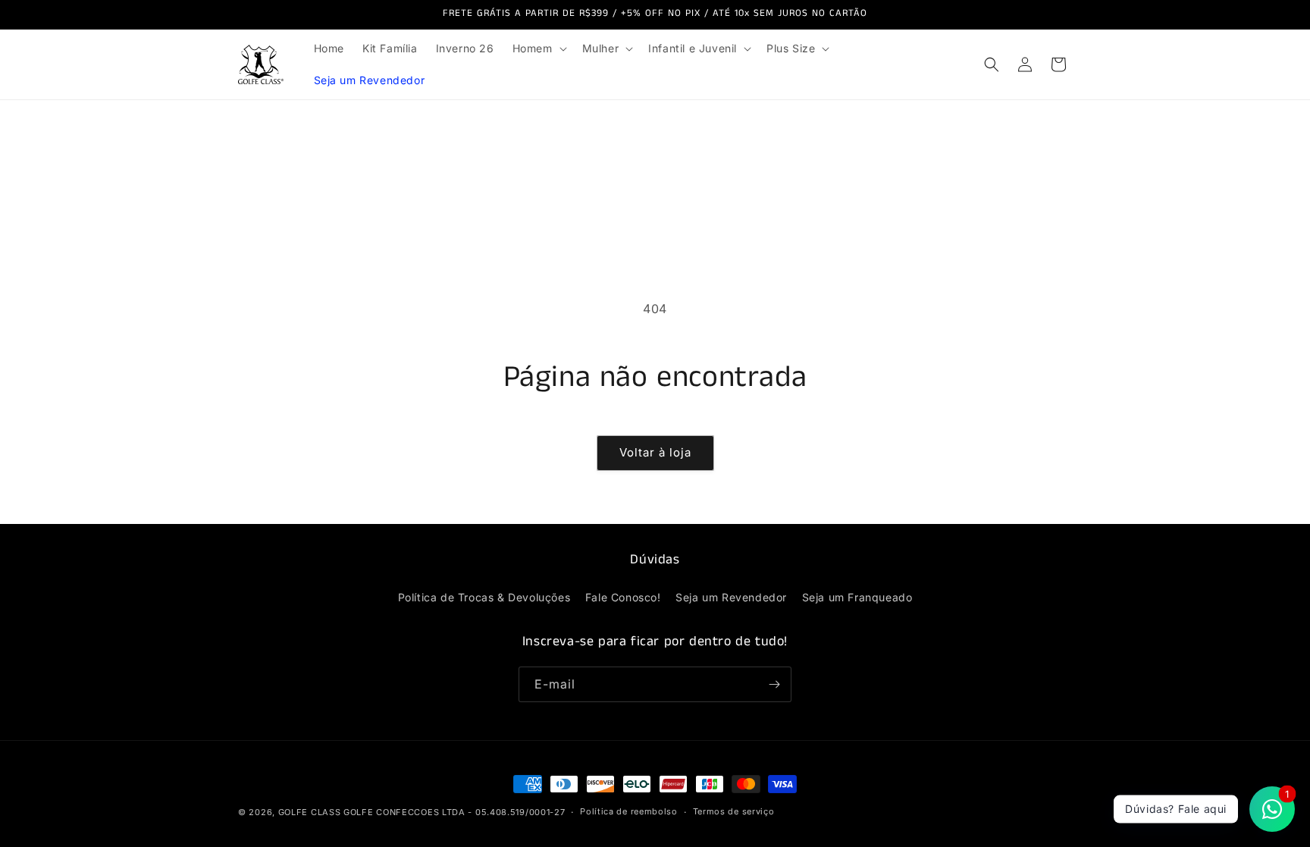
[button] (538, 48)
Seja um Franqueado (857, 597)
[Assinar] (774, 684)
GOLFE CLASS (310, 812)
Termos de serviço (734, 811)
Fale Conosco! (623, 597)
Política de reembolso (629, 811)
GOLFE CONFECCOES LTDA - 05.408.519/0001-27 (454, 812)
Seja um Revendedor (731, 597)
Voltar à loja (655, 452)
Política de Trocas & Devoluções (484, 597)
